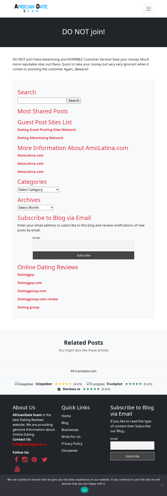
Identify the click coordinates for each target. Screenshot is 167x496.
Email (36, 238)
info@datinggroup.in (30, 444)
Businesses (70, 430)
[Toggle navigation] (148, 9)
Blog (65, 423)
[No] (162, 485)
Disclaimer (70, 450)
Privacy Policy (72, 443)
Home (66, 416)
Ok (84, 490)
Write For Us (71, 436)
